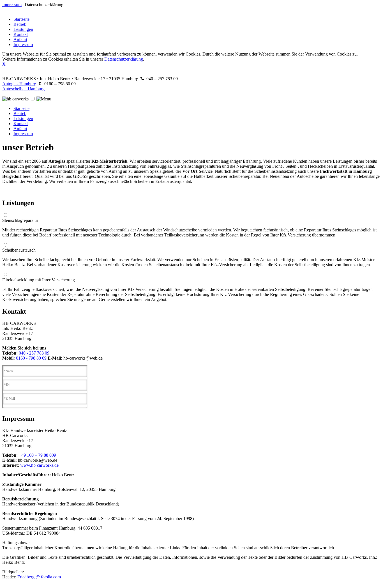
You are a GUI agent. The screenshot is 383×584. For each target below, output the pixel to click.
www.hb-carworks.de (39, 465)
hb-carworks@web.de (83, 358)
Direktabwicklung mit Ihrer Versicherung (38, 279)
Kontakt (20, 34)
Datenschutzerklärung (44, 4)
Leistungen (23, 29)
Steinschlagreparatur (20, 220)
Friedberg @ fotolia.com (39, 576)
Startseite (21, 19)
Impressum (12, 4)
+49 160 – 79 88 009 (37, 455)
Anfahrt (20, 39)
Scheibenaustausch (19, 250)
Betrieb (19, 24)
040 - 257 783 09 (34, 353)
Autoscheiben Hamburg (23, 88)
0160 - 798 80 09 (32, 358)
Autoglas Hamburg (19, 83)
